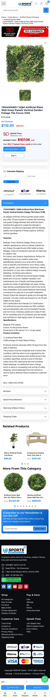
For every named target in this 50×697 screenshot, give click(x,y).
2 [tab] (25, 464)
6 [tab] (29, 506)
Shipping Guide (7, 637)
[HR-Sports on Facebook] (3, 586)
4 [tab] (23, 506)
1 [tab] (22, 464)
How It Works (32, 629)
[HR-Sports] (25, 3)
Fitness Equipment (9, 610)
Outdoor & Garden (8, 613)
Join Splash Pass (34, 623)
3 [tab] (28, 464)
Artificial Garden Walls (12, 19)
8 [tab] (35, 506)
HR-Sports (22, 670)
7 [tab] (32, 506)
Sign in (13, 156)
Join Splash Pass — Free (14, 149)
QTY (3, 682)
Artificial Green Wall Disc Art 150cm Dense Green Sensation (13, 497)
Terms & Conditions (9, 629)
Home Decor (13, 17)
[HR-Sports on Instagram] (20, 586)
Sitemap (8, 674)
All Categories (7, 599)
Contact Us (6, 626)
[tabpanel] (13, 445)
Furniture (5, 605)
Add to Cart (14, 687)
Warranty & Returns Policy (12, 634)
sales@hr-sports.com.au (15, 565)
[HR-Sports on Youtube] (15, 586)
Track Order (6, 623)
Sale (28, 599)
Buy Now (37, 687)
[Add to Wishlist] (46, 43)
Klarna (29, 608)
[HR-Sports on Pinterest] (26, 586)
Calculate (11, 182)
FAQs (29, 632)
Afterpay (30, 602)
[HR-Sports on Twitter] (9, 586)
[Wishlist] (36, 4)
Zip (28, 605)
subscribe (40, 528)
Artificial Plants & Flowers (29, 17)
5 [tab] (26, 506)
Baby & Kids (6, 608)
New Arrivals (6, 602)
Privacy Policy (7, 632)
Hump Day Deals (33, 610)
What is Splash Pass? (35, 626)
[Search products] (46, 10)
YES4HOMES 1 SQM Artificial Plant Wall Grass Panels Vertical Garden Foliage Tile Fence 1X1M (23, 22)
